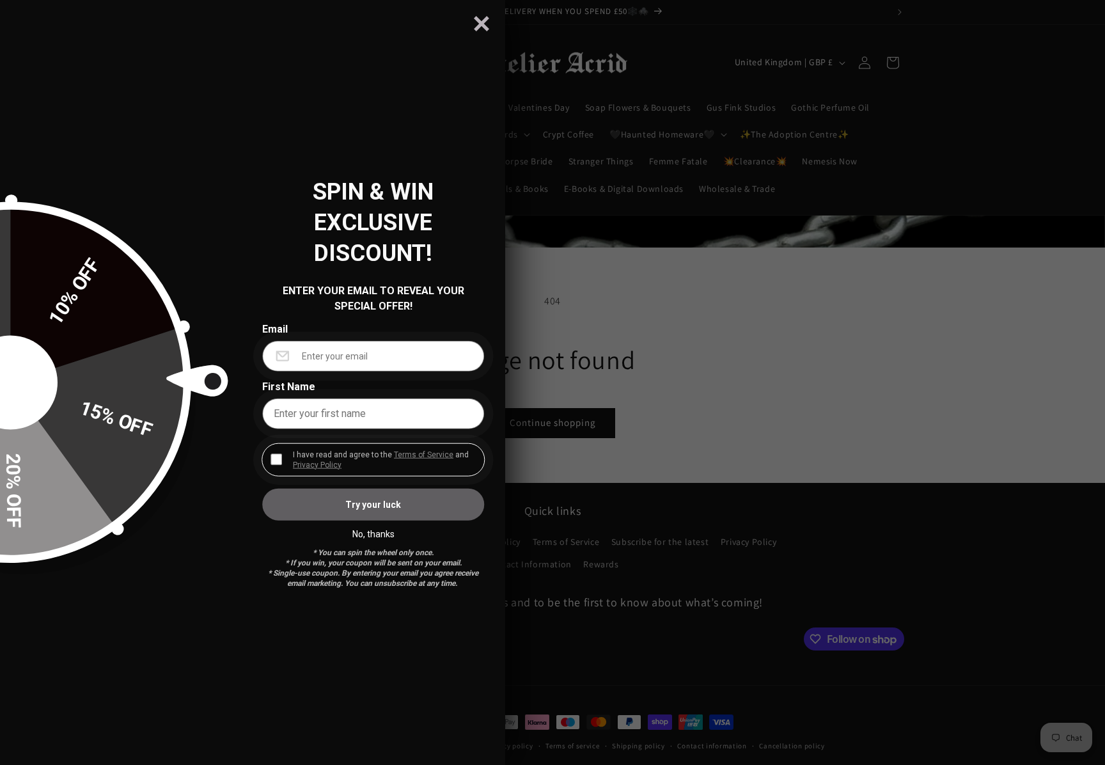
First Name (288, 386)
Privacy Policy (317, 464)
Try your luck (373, 504)
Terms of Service (423, 454)
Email (275, 329)
